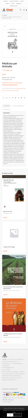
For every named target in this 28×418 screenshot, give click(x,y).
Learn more (17, 415)
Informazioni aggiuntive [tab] (18, 105)
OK (10, 415)
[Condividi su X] (6, 98)
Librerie (7, 3)
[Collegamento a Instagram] (24, 98)
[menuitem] (5, 1)
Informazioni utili (13, 5)
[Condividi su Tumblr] (18, 98)
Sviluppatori (18, 3)
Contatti (22, 1)
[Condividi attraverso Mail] (21, 98)
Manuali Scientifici (20, 88)
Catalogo (4, 15)
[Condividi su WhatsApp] (9, 98)
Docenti (12, 3)
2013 (3, 90)
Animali (5, 90)
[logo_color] (11, 10)
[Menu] (24, 10)
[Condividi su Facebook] (3, 98)
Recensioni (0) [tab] (7, 109)
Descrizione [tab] (7, 105)
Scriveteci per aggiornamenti (9, 84)
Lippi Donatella (11, 90)
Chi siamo (6, 1)
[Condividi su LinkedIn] (15, 98)
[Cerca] (19, 10)
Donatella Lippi (8, 70)
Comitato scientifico (13, 1)
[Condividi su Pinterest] (12, 98)
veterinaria (17, 90)
